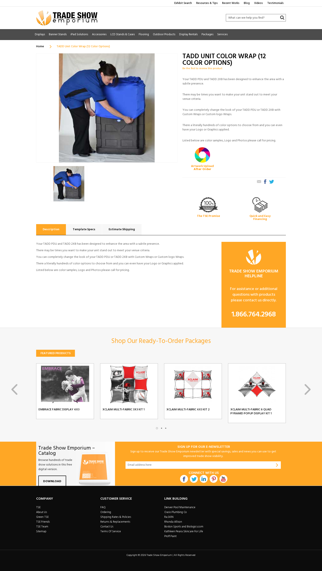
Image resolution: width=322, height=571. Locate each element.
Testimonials (275, 3)
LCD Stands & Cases (122, 34)
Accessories (99, 34)
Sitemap (41, 531)
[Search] (282, 17)
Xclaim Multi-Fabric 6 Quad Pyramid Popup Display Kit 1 (251, 412)
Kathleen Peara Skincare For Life (183, 531)
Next (307, 389)
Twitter (194, 479)
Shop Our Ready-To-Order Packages (161, 341)
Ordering (105, 512)
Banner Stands (58, 34)
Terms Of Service (110, 531)
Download (52, 481)
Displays (40, 34)
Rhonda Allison (173, 522)
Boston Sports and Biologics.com (183, 526)
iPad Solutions (79, 34)
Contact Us (106, 526)
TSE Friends (43, 522)
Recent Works (230, 3)
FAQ (103, 507)
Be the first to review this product (202, 68)
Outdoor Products (164, 34)
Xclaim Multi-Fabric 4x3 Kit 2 (188, 410)
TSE (38, 507)
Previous (14, 389)
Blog (247, 3)
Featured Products (56, 353)
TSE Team (42, 526)
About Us (41, 512)
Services (222, 34)
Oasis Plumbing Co (175, 512)
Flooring (144, 34)
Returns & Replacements (115, 522)
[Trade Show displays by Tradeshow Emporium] (66, 17)
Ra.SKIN (168, 517)
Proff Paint (170, 536)
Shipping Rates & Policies (115, 517)
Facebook (184, 479)
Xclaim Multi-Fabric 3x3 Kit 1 (124, 410)
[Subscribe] (277, 465)
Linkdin (204, 479)
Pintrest (214, 479)
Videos (258, 3)
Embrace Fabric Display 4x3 (59, 410)
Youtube (223, 479)
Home (40, 46)
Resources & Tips (207, 3)
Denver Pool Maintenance (179, 507)
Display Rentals (188, 34)
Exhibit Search (183, 3)
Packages (207, 34)
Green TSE (42, 517)
